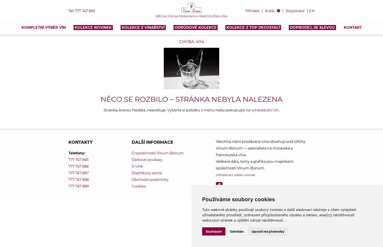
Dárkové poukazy (147, 160)
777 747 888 (78, 180)
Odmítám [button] (237, 231)
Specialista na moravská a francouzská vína (191, 16)
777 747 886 (78, 166)
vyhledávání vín (265, 110)
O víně (137, 166)
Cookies (139, 186)
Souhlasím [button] (214, 231)
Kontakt (353, 27)
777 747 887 (78, 173)
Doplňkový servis (147, 173)
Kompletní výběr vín (43, 27)
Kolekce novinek (93, 27)
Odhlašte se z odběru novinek (235, 175)
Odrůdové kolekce (196, 27)
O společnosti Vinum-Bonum (158, 153)
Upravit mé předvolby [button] (268, 231)
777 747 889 (78, 186)
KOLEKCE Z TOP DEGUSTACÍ (253, 27)
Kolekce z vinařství (143, 27)
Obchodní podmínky (150, 180)
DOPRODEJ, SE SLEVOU (312, 27)
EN (312, 11)
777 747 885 (85, 11)
